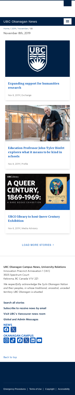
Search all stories (13, 302)
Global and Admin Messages (20, 319)
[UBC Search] (68, 4)
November (23, 28)
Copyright (49, 389)
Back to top (10, 357)
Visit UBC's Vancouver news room (24, 313)
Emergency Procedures (14, 389)
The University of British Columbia (27, 7)
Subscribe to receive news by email (24, 308)
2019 (14, 28)
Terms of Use (35, 389)
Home (6, 28)
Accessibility (64, 389)
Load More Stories (36, 245)
